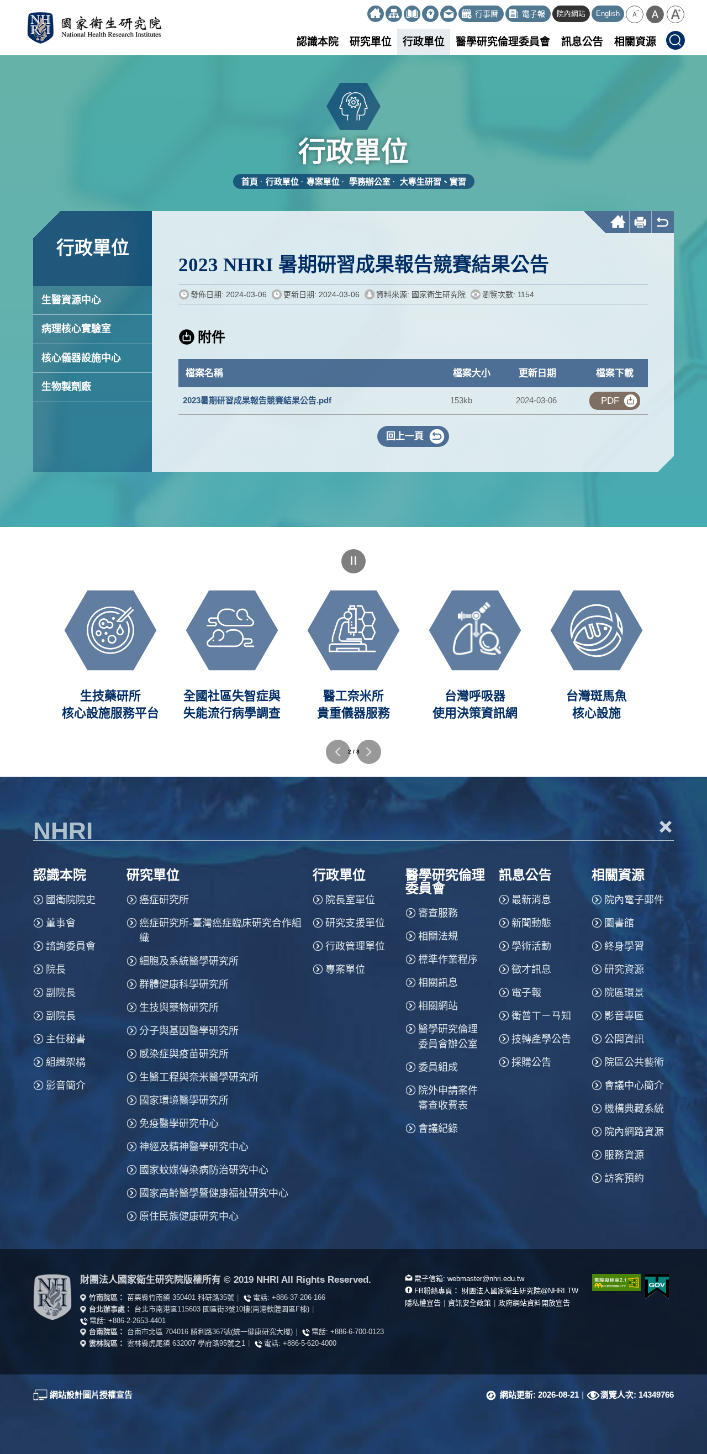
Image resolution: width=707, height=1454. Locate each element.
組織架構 (66, 1062)
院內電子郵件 (634, 899)
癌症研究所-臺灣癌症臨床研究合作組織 (220, 931)
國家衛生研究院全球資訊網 (94, 28)
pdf (610, 400)
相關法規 (438, 936)
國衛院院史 (71, 899)
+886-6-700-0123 (357, 1331)
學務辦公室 (370, 181)
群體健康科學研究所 (184, 984)
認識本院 (318, 42)
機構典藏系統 (634, 1108)
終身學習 (624, 946)
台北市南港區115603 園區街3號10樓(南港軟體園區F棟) (221, 1309)
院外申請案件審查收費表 (448, 1098)
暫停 (353, 561)
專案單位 (323, 181)
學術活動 (531, 946)
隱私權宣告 (423, 1303)
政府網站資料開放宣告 (534, 1303)
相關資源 (635, 42)
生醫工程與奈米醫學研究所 (198, 1077)
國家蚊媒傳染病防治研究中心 (203, 1170)
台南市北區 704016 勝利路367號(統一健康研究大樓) (210, 1331)
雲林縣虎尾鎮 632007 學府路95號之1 (186, 1343)
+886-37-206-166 (298, 1297)
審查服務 (438, 913)
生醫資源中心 (71, 299)
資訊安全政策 (469, 1303)
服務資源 (624, 1155)
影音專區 (624, 1015)
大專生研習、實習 (433, 181)
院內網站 (571, 14)
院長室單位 (350, 899)
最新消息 (531, 899)
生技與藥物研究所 (179, 1007)
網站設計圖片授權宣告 (91, 1394)
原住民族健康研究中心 (189, 1216)
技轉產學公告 (541, 1039)
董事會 (61, 923)
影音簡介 (66, 1085)
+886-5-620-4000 (309, 1343)
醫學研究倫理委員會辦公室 (448, 1037)
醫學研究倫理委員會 (503, 42)
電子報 (526, 992)
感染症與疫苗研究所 (184, 1054)
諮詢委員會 (71, 946)
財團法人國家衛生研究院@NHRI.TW (520, 1291)
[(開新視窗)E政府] (657, 1286)
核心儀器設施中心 (81, 358)
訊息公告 (582, 42)
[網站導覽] (394, 14)
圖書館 (619, 923)
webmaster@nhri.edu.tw (485, 1278)
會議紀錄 (438, 1128)
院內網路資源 (634, 1131)
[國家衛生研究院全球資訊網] (52, 1297)
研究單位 (371, 42)
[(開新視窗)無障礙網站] (610, 1282)
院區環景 (624, 992)
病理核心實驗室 (76, 328)
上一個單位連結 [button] (338, 752)
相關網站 (438, 1006)
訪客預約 (624, 1178)
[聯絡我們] (448, 14)
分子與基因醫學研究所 (189, 1030)
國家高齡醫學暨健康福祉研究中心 (213, 1193)
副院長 (61, 992)
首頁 (249, 181)
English (608, 14)
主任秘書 (66, 1039)
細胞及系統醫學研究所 (189, 961)
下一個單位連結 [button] (369, 752)
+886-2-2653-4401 (137, 1320)
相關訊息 (438, 982)
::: (362, 10)
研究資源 (624, 969)
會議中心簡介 (634, 1085)
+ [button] (666, 826)
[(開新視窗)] (412, 14)
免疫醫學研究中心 (179, 1123)
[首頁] (375, 14)
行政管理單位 (355, 946)
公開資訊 (624, 1039)
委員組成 (438, 1067)
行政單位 (424, 42)
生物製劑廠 (66, 386)
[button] (634, 14)
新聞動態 (531, 923)
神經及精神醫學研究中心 (194, 1146)
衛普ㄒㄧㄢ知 (541, 1015)
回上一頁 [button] (405, 436)
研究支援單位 (355, 923)
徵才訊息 (531, 969)
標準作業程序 (448, 959)
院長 (56, 969)
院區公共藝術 (634, 1062)
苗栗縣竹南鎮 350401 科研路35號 (180, 1297)
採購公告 (531, 1062)
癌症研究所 (164, 899)
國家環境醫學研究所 (184, 1100)
